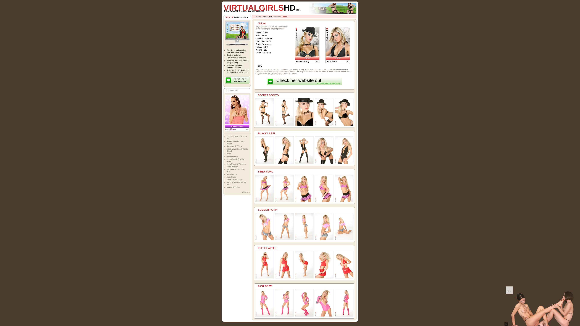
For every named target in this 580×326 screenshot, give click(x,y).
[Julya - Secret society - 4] (324, 125)
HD (262, 7)
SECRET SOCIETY (268, 95)
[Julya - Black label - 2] (284, 163)
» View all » (245, 192)
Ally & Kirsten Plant (234, 180)
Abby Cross (231, 177)
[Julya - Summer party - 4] (324, 240)
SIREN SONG (265, 171)
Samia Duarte (232, 156)
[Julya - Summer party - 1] (264, 240)
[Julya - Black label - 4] (324, 163)
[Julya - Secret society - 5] (344, 125)
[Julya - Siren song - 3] (304, 201)
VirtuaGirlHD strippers (272, 17)
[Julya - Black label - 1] (264, 163)
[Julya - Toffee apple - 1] (264, 278)
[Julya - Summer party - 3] (304, 240)
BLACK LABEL (267, 133)
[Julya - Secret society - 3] (304, 125)
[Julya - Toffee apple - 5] (344, 278)
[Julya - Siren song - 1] (264, 201)
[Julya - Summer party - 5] (344, 240)
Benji (229, 154)
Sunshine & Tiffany (234, 146)
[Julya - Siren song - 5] (344, 201)
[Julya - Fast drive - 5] (344, 316)
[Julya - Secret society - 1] (264, 125)
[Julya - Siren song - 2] (284, 201)
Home (258, 17)
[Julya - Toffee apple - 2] (284, 278)
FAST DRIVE (265, 286)
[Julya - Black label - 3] (304, 163)
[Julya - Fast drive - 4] (324, 316)
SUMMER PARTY (268, 210)
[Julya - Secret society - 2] (284, 125)
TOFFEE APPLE (267, 248)
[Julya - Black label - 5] (344, 163)
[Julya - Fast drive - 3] (304, 316)
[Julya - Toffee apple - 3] (304, 278)
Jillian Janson (232, 167)
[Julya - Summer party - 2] (284, 240)
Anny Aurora (232, 174)
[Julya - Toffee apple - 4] (324, 278)
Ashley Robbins (233, 187)
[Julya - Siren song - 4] (324, 201)
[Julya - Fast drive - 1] (264, 316)
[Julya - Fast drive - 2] (284, 316)
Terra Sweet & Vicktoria (236, 164)
